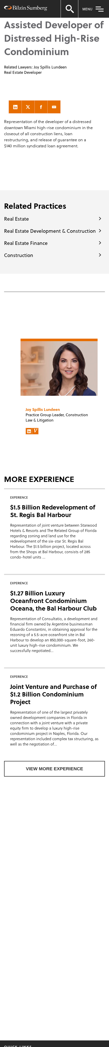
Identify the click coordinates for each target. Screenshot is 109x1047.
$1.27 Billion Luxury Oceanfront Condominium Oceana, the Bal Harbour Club (53, 601)
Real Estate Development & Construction (50, 230)
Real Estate (16, 218)
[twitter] (28, 107)
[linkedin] (15, 107)
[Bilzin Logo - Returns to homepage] (25, 9)
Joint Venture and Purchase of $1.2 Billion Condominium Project (53, 694)
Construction (18, 255)
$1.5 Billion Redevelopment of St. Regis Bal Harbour (52, 511)
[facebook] (41, 107)
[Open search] (69, 9)
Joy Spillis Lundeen (50, 67)
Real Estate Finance (26, 242)
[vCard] (35, 431)
